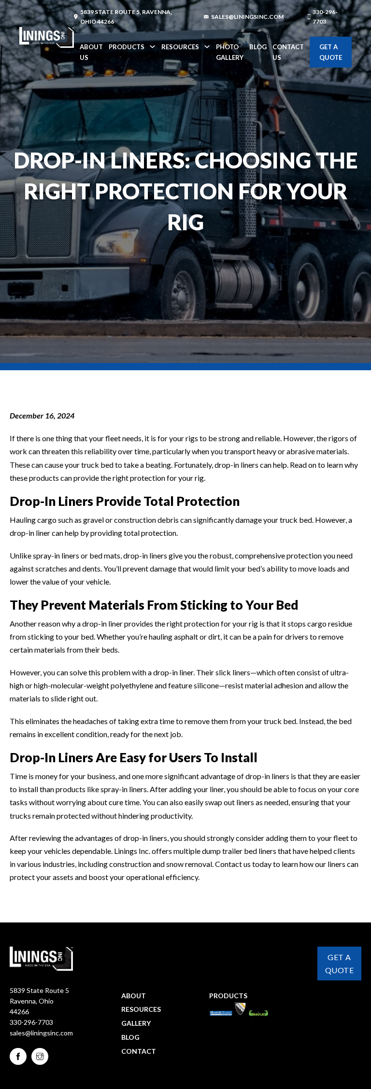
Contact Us (288, 52)
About (133, 995)
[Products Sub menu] (152, 47)
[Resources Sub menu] (207, 47)
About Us (91, 52)
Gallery (136, 1023)
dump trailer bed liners (239, 850)
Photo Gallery (229, 52)
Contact (138, 1051)
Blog (258, 47)
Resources (180, 47)
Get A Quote (330, 52)
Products (126, 47)
